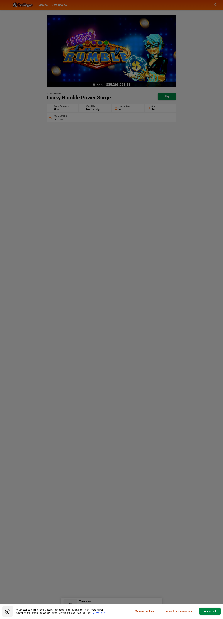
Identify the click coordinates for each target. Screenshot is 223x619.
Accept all (210, 611)
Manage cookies (144, 611)
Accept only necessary (179, 611)
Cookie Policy (99, 613)
